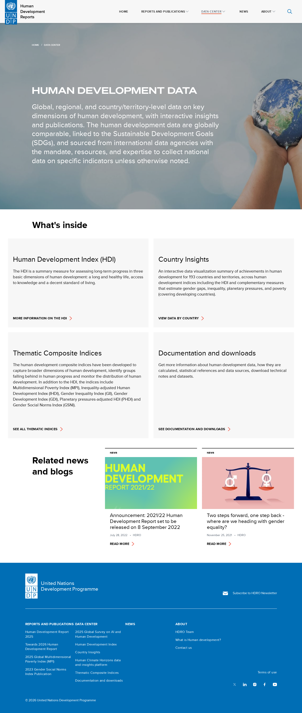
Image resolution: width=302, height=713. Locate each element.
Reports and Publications (49, 624)
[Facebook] (264, 684)
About (181, 624)
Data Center (86, 624)
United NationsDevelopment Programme (69, 586)
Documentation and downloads (99, 680)
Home (35, 45)
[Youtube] (275, 684)
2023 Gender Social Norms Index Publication (45, 671)
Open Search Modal (289, 11)
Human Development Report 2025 (47, 634)
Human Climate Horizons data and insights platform (98, 662)
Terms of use (267, 672)
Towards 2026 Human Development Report (41, 646)
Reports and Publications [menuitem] (163, 11)
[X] (234, 684)
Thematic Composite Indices (97, 673)
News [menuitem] (244, 11)
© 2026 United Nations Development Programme (60, 700)
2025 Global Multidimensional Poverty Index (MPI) (48, 659)
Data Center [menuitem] (211, 11)
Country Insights (87, 652)
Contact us (183, 647)
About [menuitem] (266, 11)
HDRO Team (184, 632)
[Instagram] (254, 684)
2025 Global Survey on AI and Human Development (98, 634)
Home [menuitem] (123, 11)
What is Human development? (198, 640)
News (130, 624)
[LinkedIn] (245, 684)
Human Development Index (96, 644)
